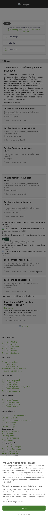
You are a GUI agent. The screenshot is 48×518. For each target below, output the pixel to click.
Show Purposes (24, 514)
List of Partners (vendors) (12, 502)
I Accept (24, 508)
